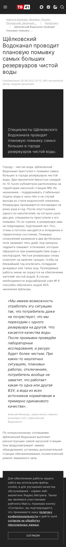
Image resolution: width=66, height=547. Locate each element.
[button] (5, 7)
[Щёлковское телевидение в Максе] (41, 7)
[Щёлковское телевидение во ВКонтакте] (48, 7)
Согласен (33, 535)
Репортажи (51, 23)
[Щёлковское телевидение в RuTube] (55, 7)
